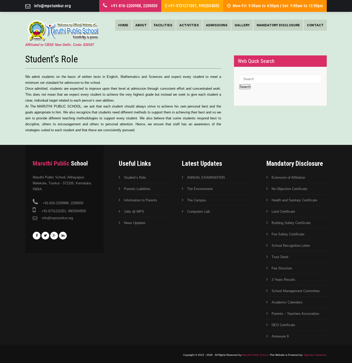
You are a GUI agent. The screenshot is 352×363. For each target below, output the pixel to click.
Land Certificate (283, 211)
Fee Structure (282, 268)
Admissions (217, 25)
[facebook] (36, 236)
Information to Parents (140, 200)
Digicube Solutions (315, 354)
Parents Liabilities (137, 189)
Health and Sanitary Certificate (294, 200)
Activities (189, 25)
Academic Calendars (287, 302)
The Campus (196, 200)
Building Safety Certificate (291, 223)
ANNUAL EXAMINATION (206, 177)
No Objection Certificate (289, 189)
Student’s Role (135, 177)
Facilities (163, 25)
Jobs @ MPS (134, 211)
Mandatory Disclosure (278, 25)
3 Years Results (283, 280)
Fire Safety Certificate (288, 234)
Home (123, 25)
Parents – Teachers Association (295, 314)
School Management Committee (296, 291)
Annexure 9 (280, 336)
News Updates (135, 223)
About (141, 25)
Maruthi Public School (255, 354)
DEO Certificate (283, 325)
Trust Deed (280, 257)
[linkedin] (63, 236)
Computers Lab (198, 211)
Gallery (242, 25)
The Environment (200, 189)
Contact (315, 25)
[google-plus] (54, 236)
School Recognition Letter (291, 246)
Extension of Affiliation (288, 177)
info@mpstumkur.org (52, 5)
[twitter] (45, 236)
